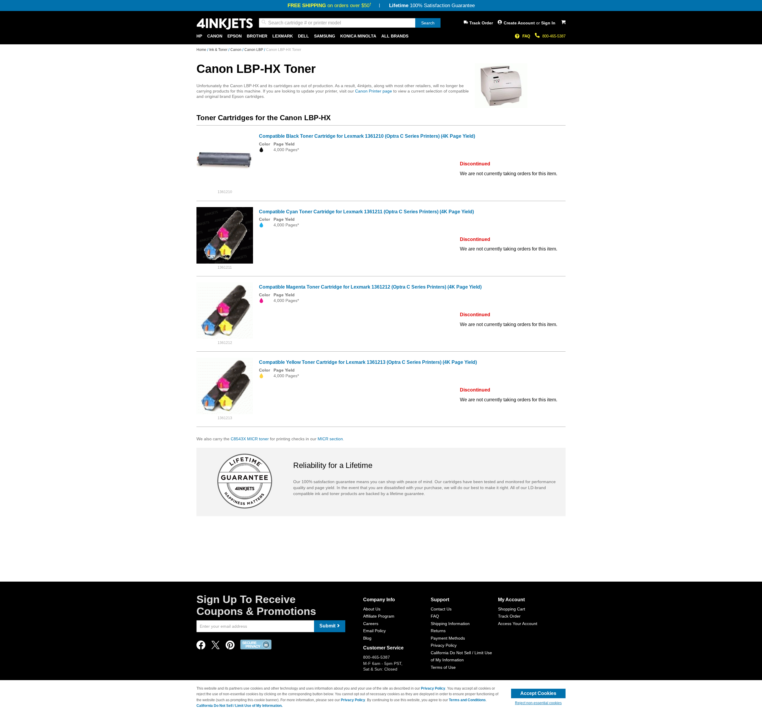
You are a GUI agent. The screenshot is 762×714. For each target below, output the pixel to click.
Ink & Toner (218, 50)
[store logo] (224, 24)
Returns (438, 630)
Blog (367, 638)
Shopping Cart (511, 609)
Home (201, 50)
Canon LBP (254, 50)
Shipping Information (450, 623)
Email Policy (374, 630)
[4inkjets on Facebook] (200, 646)
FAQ (526, 36)
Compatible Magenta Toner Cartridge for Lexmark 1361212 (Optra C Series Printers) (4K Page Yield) (370, 286)
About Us (371, 609)
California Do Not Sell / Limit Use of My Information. (239, 706)
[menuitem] (199, 36)
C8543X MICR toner (250, 438)
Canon (236, 50)
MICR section (330, 438)
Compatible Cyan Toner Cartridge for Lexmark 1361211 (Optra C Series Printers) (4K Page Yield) (366, 211)
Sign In (548, 23)
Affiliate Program (378, 616)
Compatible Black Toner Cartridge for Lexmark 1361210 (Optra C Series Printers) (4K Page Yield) (367, 136)
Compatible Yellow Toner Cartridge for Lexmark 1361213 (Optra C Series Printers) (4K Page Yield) (368, 362)
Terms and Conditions (467, 700)
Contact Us (441, 609)
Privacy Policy (444, 645)
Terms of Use (443, 667)
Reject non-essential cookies (538, 703)
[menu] (381, 36)
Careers (370, 623)
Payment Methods (448, 638)
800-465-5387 (554, 36)
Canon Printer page (373, 91)
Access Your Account (517, 623)
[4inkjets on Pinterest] (230, 646)
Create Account (520, 23)
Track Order (481, 23)
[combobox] (350, 23)
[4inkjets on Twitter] (215, 646)
